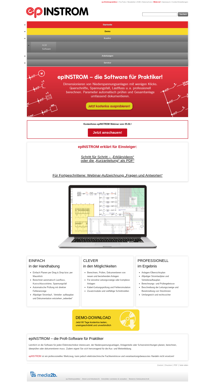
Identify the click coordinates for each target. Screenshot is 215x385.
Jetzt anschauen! (107, 133)
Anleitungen (107, 56)
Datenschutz (147, 2)
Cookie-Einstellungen (180, 2)
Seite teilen (183, 365)
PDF (176, 365)
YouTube (122, 2)
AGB (139, 2)
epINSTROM (35, 356)
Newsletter (131, 2)
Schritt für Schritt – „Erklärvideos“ (107, 157)
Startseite (107, 25)
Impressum (166, 2)
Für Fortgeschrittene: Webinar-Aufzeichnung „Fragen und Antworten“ (108, 175)
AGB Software (46, 47)
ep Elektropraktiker (109, 2)
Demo (107, 31)
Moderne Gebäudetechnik (139, 379)
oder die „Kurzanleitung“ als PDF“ (107, 160)
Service (107, 63)
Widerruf (156, 2)
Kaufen (107, 38)
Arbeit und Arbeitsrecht (91, 379)
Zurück (160, 365)
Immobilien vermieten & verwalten (114, 379)
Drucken (168, 365)
